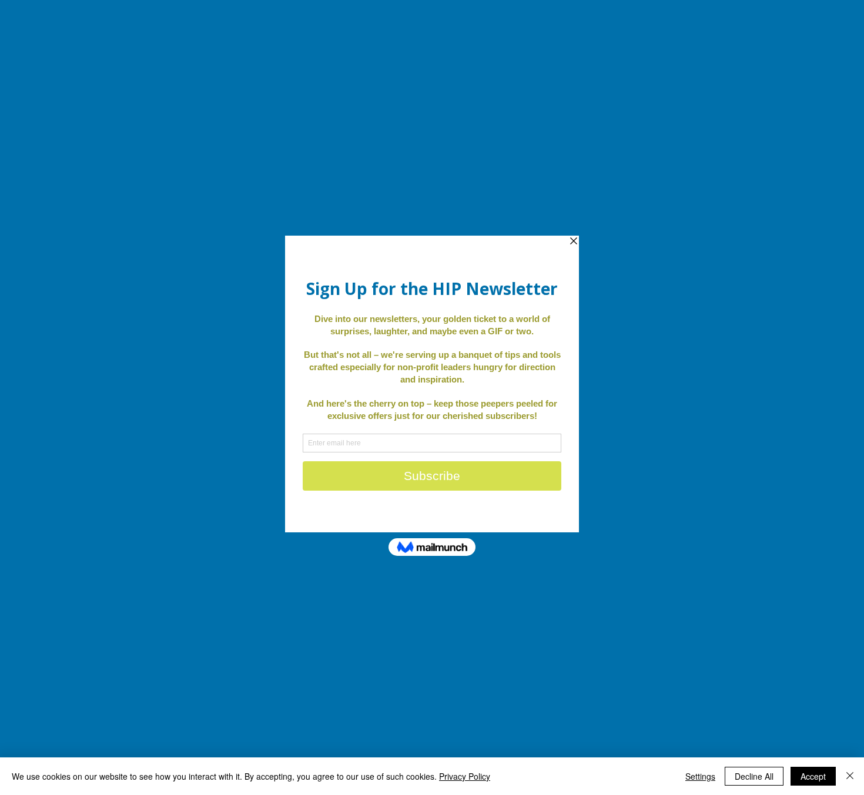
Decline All (754, 776)
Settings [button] (700, 776)
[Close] (850, 776)
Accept (813, 776)
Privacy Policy (464, 776)
